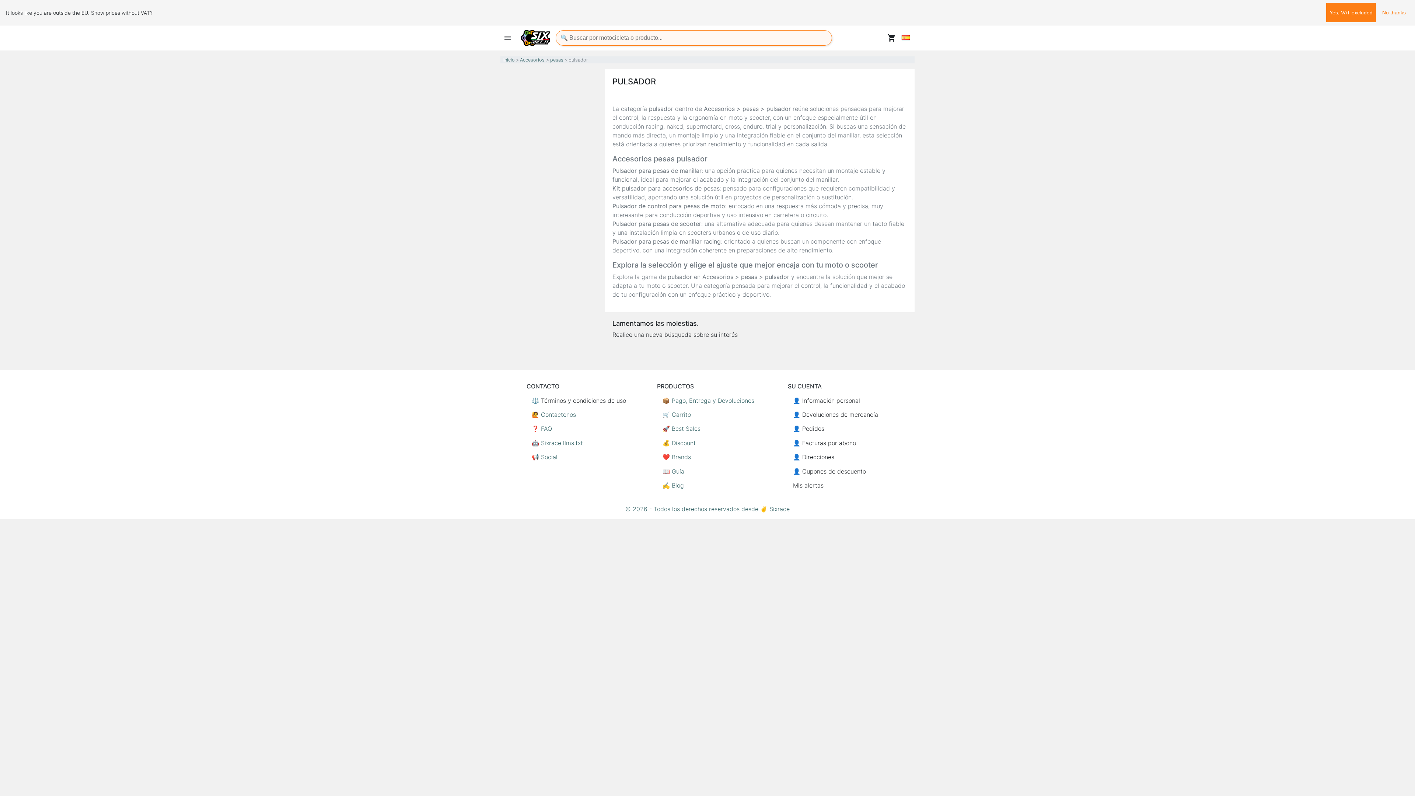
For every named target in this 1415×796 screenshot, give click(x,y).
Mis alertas (808, 485)
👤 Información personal (826, 400)
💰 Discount (679, 443)
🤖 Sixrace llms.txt (557, 443)
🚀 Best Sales (681, 428)
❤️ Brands (677, 457)
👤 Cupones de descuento (829, 471)
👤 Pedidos (808, 428)
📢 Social (545, 457)
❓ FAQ (542, 428)
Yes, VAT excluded (1351, 12)
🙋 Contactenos (554, 414)
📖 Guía (673, 471)
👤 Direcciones (813, 457)
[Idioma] (906, 37)
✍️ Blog (673, 485)
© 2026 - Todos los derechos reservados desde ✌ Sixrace (707, 509)
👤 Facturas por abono (824, 443)
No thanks (1394, 12)
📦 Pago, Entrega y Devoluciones (708, 400)
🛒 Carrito (677, 414)
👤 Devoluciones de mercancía (835, 414)
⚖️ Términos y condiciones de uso (579, 400)
